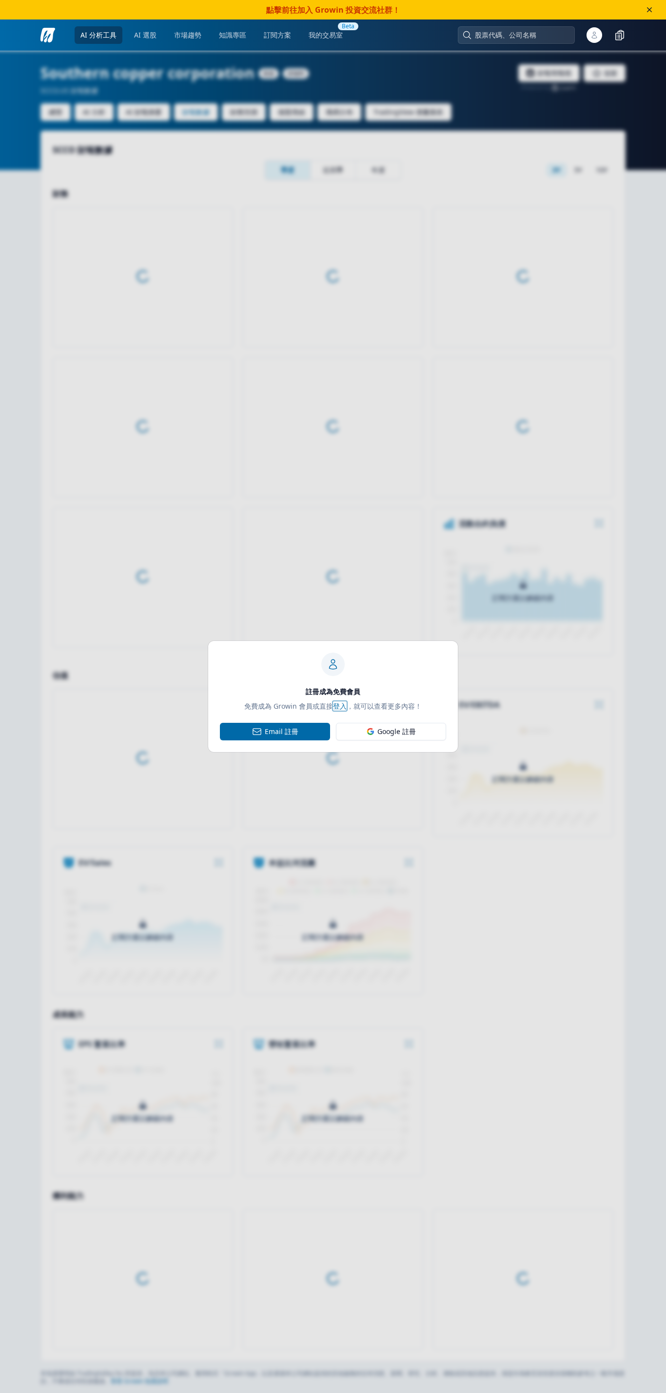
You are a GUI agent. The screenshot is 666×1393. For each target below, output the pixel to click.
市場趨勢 (187, 34)
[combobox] (521, 35)
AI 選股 (145, 34)
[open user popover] (594, 35)
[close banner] (649, 10)
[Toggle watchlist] (620, 35)
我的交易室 (326, 34)
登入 (340, 706)
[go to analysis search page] (47, 35)
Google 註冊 (396, 731)
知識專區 (232, 34)
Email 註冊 (281, 731)
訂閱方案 (277, 34)
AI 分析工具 (98, 34)
